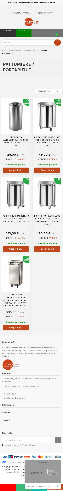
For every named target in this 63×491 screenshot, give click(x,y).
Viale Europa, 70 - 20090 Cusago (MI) (22, 386)
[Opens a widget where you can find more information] (43, 474)
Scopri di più (15, 170)
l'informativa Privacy (28, 445)
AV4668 (53, 238)
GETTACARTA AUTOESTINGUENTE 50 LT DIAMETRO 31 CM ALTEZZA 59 (16, 141)
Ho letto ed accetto (20, 445)
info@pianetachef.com (15, 398)
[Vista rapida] (15, 133)
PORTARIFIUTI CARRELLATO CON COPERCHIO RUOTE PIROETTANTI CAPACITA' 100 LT (47, 141)
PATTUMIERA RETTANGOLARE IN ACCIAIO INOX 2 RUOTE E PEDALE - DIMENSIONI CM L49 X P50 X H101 (15, 300)
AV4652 (21, 316)
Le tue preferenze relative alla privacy (24, 462)
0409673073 (10, 394)
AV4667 (21, 238)
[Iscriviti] (58, 440)
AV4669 (53, 159)
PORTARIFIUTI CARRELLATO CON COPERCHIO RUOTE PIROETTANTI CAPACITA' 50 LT (16, 220)
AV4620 (21, 159)
